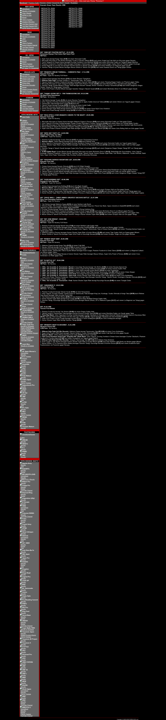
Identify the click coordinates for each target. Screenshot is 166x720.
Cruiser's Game (26, 152)
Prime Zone (26, 83)
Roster (24, 17)
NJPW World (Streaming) (30, 28)
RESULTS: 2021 (48, 19)
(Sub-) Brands (26, 13)
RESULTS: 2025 (48, 11)
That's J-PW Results (27, 328)
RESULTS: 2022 (48, 17)
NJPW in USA (27, 15)
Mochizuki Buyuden (28, 85)
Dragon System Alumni (29, 89)
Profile (24, 255)
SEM (24, 39)
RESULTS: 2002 (75, 17)
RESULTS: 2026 (48, 9)
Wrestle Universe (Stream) (29, 161)
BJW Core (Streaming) (28, 142)
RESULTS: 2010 (48, 41)
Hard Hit (23, 149)
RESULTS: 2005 (75, 11)
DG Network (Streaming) (30, 94)
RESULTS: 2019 (48, 23)
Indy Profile (26, 117)
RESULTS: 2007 (48, 47)
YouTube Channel (28, 47)
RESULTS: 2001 (75, 19)
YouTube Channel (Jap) (29, 24)
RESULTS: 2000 (75, 21)
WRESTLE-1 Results (28, 479)
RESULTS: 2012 (48, 37)
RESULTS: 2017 (48, 27)
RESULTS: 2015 (48, 31)
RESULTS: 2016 (48, 29)
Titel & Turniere (27, 20)
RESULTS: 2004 (75, 13)
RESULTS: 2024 (48, 13)
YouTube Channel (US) (29, 26)
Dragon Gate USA (28, 79)
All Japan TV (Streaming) (30, 68)
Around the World (58, 3)
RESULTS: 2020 (48, 21)
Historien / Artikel (45, 3)
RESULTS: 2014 (48, 33)
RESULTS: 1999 (75, 23)
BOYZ (23, 150)
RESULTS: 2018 (48, 25)
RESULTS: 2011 (48, 39)
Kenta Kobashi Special (29, 45)
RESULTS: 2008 (48, 45)
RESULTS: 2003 (75, 15)
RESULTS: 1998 (75, 25)
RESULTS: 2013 (48, 35)
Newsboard (23, 3)
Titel (22, 175)
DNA (22, 154)
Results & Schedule (28, 11)
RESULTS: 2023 (48, 15)
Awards (67, 3)
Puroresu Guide (34, 3)
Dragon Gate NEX (28, 81)
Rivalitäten (74, 3)
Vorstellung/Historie (28, 252)
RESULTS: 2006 (75, 9)
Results (23, 355)
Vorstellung (25, 9)
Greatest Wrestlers (28, 22)
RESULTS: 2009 (48, 43)
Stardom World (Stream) (30, 111)
